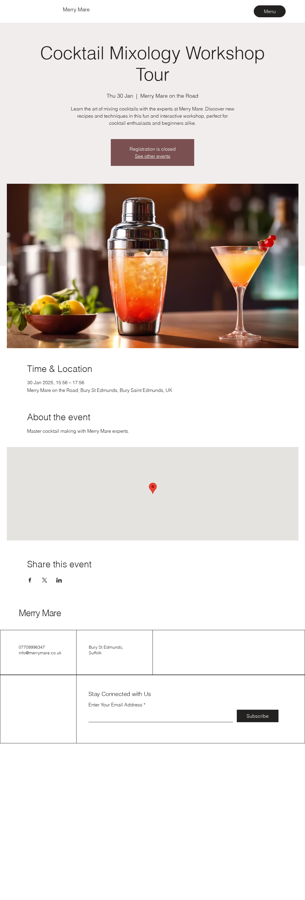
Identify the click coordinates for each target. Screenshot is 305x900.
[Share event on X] (44, 580)
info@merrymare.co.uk (40, 652)
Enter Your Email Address (115, 704)
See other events (152, 156)
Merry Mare (40, 613)
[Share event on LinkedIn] (59, 580)
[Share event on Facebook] (30, 580)
